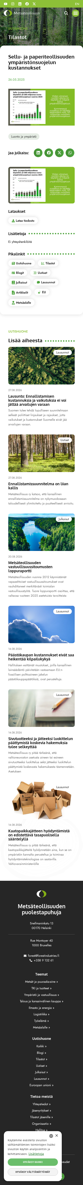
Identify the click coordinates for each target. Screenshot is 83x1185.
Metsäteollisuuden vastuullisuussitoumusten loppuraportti (30, 566)
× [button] (56, 1135)
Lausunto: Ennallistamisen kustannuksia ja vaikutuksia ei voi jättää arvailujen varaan (37, 400)
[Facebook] (27, 4)
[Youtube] (5, 4)
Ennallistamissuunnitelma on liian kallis (38, 485)
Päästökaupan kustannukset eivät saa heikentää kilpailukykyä (41, 656)
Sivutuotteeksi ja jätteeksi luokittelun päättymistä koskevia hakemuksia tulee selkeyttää (40, 742)
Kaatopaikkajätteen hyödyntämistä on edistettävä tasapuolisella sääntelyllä (39, 834)
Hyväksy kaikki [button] (33, 1162)
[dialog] (33, 1156)
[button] (75, 13)
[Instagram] (12, 4)
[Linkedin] (20, 4)
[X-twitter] (34, 4)
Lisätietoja (36, 1154)
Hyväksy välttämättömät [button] (32, 1172)
